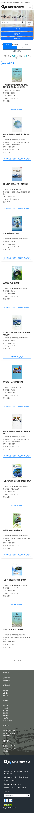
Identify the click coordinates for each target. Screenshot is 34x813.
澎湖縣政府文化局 (15, 387)
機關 (26, 44)
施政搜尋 (17, 34)
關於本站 (9, 3)
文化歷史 (5, 710)
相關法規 (5, 748)
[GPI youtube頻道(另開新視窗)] (11, 800)
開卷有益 (6, 700)
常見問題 (5, 746)
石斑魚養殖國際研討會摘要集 (14, 580)
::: (4, 758)
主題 (7, 44)
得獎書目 (13, 748)
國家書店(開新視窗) (10, 159)
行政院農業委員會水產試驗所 (19, 238)
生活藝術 (5, 708)
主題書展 (5, 693)
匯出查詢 (18, 51)
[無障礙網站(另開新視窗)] (8, 805)
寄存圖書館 (6, 735)
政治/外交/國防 (7, 720)
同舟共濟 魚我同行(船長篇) (13, 629)
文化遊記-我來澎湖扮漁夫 (13, 382)
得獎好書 (5, 690)
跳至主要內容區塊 (5, 1)
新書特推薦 (6, 680)
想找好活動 (6, 678)
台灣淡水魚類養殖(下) (11, 283)
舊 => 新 (24, 48)
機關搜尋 (17, 38)
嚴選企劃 (6, 685)
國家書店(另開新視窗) (9, 731)
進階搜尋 (29, 23)
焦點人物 (5, 695)
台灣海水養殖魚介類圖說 (12, 530)
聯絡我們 (27, 3)
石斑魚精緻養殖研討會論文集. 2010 (17, 481)
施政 (17, 44)
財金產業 (5, 718)
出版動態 (6, 673)
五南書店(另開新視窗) (9, 733)
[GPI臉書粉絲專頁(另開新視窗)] (6, 800)
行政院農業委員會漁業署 (17, 140)
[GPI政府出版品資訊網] (12, 7)
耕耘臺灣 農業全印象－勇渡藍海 (15, 184)
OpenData (14, 746)
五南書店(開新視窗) (17, 109)
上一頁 (13, 661)
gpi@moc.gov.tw (16, 784)
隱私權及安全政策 (18, 3)
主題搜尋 (17, 29)
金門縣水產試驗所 (15, 90)
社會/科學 (6, 715)
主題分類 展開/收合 (8, 63)
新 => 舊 (9, 48)
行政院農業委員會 (15, 189)
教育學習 (5, 713)
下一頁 (19, 661)
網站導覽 (3, 3)
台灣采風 (5, 705)
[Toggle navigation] (30, 7)
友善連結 (5, 751)
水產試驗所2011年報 (11, 233)
